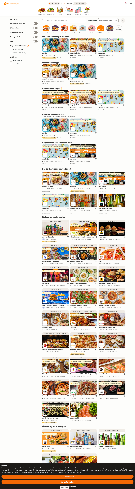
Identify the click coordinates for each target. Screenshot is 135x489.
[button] (10, 3)
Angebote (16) (18, 49)
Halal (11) (16, 64)
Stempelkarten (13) (19, 53)
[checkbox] (46, 29)
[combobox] (66, 20)
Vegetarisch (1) (18, 60)
